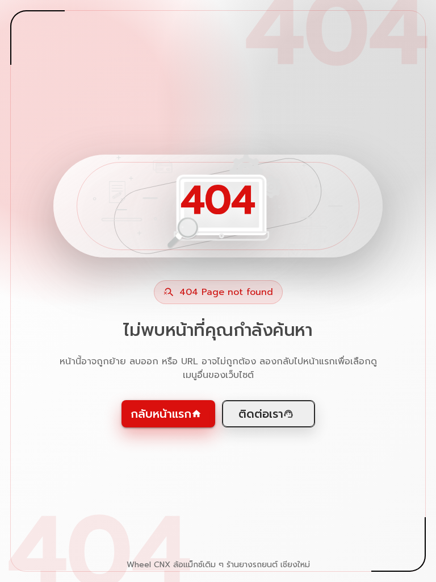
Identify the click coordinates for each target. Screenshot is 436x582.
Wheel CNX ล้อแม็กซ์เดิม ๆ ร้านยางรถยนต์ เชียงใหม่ (218, 565)
